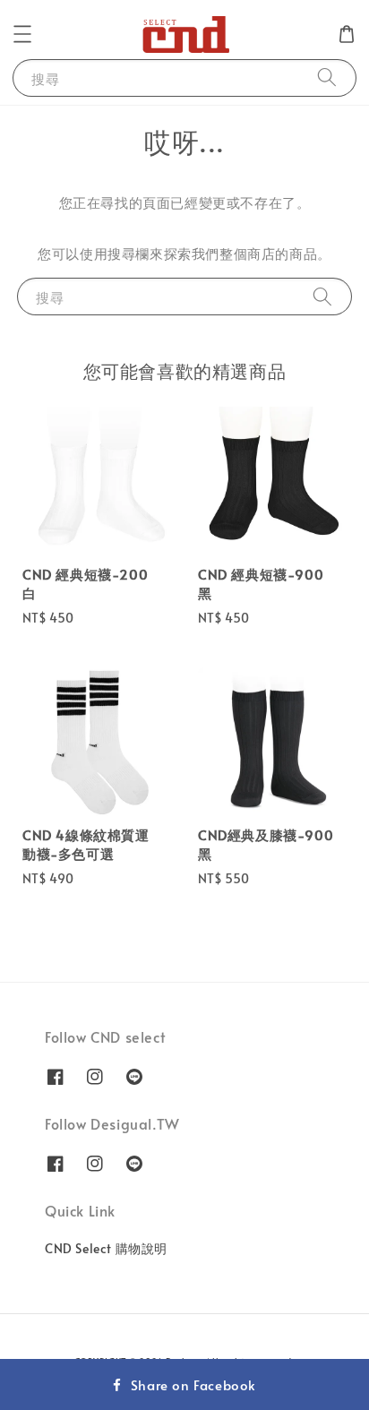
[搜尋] (327, 77)
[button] (22, 34)
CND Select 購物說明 (106, 1248)
